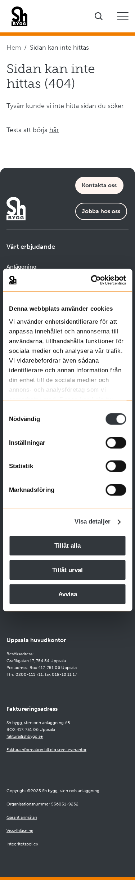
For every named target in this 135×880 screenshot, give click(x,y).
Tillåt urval (67, 569)
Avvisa (67, 594)
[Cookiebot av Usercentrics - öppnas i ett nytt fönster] (96, 280)
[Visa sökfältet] (99, 16)
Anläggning (21, 266)
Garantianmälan (21, 817)
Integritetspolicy (22, 844)
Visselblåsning (19, 830)
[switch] (115, 442)
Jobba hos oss (101, 211)
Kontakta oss (99, 185)
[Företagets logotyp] (19, 16)
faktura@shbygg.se (24, 736)
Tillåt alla (67, 545)
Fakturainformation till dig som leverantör (46, 749)
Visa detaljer (93, 521)
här (54, 130)
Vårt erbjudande (30, 247)
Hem (13, 47)
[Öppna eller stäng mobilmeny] (123, 16)
